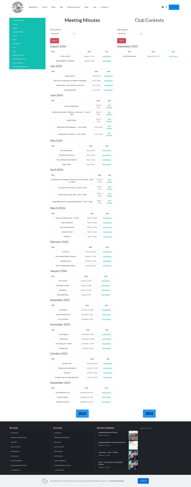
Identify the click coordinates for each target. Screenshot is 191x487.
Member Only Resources (18, 437)
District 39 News (18, 32)
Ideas (14, 39)
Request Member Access (19, 465)
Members (174, 7)
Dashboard (14, 433)
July (14, 47)
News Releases (18, 63)
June (14, 51)
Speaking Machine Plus (20, 67)
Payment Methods (16, 461)
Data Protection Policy (117, 481)
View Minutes (106, 56)
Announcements (18, 20)
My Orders (14, 442)
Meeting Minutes (18, 55)
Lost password (15, 470)
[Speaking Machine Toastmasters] (17, 7)
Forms (15, 36)
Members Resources (19, 59)
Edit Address (15, 451)
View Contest (173, 56)
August (15, 24)
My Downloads (15, 447)
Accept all (143, 481)
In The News (17, 43)
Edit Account (15, 456)
